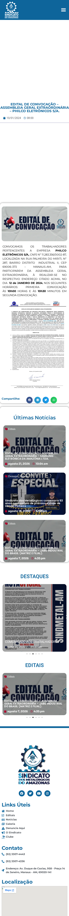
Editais (11, 429)
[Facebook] (22, 793)
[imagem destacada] (34, 618)
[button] (63, 10)
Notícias (23, 476)
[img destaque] (34, 446)
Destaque (13, 476)
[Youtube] (39, 793)
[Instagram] (47, 793)
